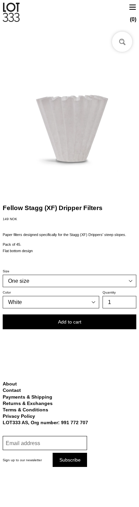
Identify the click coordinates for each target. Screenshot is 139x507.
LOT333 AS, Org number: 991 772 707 (45, 422)
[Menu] (132, 6)
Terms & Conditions (25, 409)
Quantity (109, 292)
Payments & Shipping (27, 397)
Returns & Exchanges (28, 403)
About (10, 383)
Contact (12, 390)
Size (6, 271)
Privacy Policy (19, 416)
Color (7, 292)
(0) (133, 19)
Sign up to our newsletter (22, 460)
